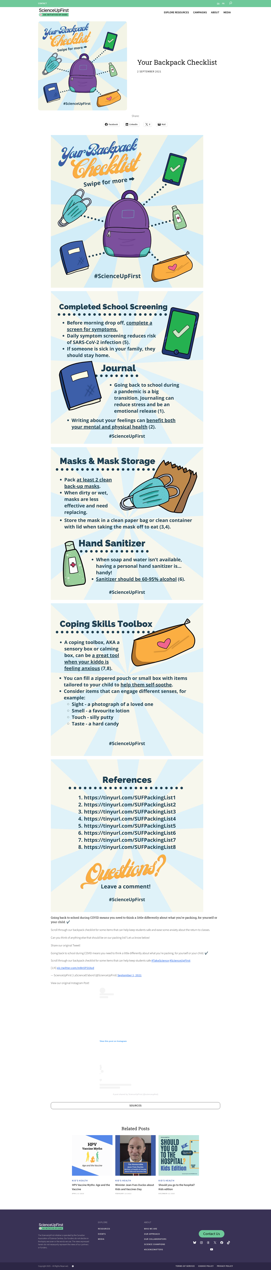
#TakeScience (160, 961)
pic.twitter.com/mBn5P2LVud (75, 968)
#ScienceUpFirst (180, 961)
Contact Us (211, 1233)
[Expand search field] (230, 3)
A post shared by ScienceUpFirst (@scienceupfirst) (135, 1094)
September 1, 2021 (129, 975)
